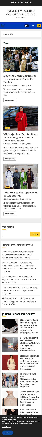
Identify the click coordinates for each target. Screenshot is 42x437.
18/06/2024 (26, 85)
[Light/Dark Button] (26, 25)
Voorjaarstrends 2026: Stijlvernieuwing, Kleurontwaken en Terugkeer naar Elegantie (20, 290)
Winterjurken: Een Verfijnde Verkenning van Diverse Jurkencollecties (21, 118)
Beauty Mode (21, 11)
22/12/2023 (26, 199)
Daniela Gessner (11, 85)
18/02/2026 (26, 369)
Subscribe (39, 25)
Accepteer (8, 433)
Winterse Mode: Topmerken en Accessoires (21, 176)
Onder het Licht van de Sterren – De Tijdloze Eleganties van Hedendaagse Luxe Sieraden (19, 301)
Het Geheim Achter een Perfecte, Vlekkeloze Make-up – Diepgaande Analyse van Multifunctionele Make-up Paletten (19, 267)
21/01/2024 (26, 144)
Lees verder (10, 100)
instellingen (6, 427)
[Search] (33, 25)
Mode (7, 69)
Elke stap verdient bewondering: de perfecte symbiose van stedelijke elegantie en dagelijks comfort (18, 254)
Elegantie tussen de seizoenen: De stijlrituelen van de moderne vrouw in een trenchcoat (19, 279)
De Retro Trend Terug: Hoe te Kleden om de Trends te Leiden (21, 59)
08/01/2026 (26, 405)
